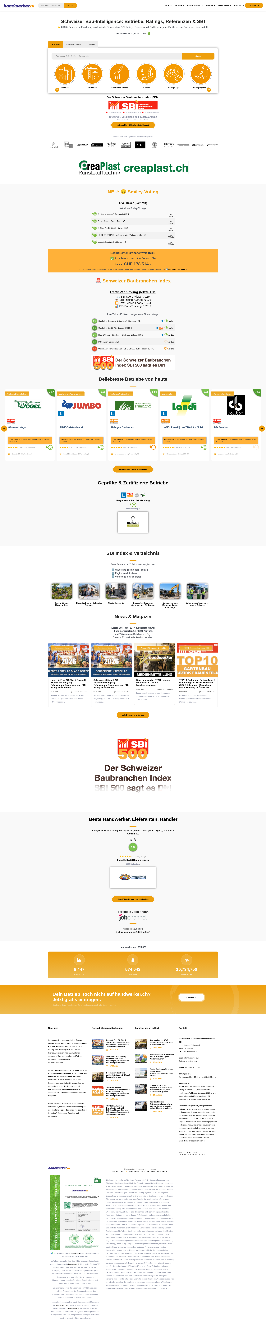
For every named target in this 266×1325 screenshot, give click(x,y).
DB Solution (221, 427)
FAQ (195, 1152)
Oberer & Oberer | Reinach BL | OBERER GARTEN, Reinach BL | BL (126, 349)
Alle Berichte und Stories (133, 715)
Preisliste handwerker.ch (192, 1154)
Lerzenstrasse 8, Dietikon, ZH (228, 454)
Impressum (133, 1171)
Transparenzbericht (157, 1171)
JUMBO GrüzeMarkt (72, 427)
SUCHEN (56, 44)
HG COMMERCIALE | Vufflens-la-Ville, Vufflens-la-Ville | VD (122, 235)
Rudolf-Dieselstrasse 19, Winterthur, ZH (76, 454)
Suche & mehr (223, 6)
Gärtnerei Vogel (17, 427)
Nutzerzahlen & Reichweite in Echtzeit (133, 125)
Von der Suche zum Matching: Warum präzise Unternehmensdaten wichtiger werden (161, 1072)
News (188, 1152)
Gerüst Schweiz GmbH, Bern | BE (111, 221)
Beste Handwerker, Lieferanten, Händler (133, 819)
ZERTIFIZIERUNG (74, 44)
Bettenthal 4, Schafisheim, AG (22, 454)
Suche (70, 5)
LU (133, 833)
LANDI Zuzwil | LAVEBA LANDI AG (183, 427)
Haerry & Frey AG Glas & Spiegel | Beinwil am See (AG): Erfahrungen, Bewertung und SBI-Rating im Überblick (68, 684)
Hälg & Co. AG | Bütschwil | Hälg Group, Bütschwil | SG (120, 335)
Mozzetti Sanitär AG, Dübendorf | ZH (112, 242)
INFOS (92, 44)
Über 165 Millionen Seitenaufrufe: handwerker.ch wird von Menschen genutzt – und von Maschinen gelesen (161, 1105)
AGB (143, 1171)
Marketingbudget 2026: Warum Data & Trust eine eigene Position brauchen (162, 1057)
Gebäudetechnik (116, 603)
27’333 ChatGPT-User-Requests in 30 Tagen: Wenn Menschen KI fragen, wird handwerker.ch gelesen (161, 1089)
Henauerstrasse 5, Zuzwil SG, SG (178, 454)
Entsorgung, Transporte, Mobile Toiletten (197, 604)
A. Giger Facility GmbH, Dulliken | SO (113, 228)
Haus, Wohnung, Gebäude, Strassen (89, 604)
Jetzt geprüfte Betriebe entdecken (133, 469)
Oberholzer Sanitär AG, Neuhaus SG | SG (115, 328)
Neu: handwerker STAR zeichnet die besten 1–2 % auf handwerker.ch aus (153, 682)
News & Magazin (194, 6)
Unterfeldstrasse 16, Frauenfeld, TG (127, 454)
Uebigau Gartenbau (123, 427)
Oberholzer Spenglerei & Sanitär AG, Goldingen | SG (119, 321)
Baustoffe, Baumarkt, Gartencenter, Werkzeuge (143, 604)
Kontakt (190, 997)
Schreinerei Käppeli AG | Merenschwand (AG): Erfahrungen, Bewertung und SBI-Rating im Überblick (111, 684)
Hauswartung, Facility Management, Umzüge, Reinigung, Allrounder (133, 830)
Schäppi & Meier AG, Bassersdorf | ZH (113, 214)
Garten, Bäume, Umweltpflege (61, 604)
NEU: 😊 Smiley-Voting (133, 191)
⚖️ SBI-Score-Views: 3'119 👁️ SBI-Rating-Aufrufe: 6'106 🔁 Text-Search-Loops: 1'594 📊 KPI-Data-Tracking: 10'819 (133, 301)
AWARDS (209, 6)
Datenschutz (119, 1171)
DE (168, 6)
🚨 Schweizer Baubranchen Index (133, 280)
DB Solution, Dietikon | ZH (108, 342)
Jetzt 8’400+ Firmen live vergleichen (133, 899)
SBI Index (178, 6)
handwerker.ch (74, 1253)
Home (181, 1152)
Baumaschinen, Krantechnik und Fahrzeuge (170, 605)
